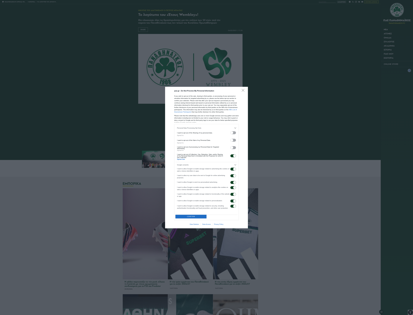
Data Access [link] (206, 224)
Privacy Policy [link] (218, 224)
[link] (244, 91)
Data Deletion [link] (194, 224)
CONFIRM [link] (191, 216)
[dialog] (206, 157)
